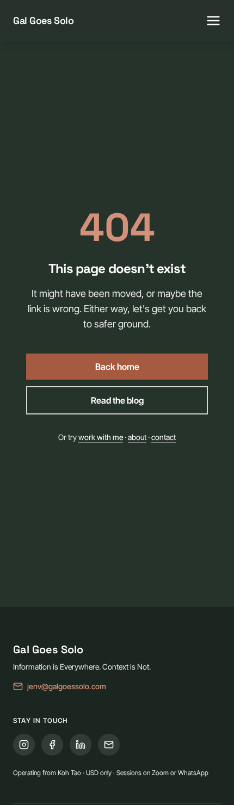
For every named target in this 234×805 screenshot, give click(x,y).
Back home (117, 366)
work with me (100, 437)
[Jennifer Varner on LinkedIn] (80, 745)
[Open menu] (213, 21)
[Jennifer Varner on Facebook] (52, 745)
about (137, 437)
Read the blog (117, 400)
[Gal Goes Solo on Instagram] (24, 745)
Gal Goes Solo (43, 20)
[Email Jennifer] (109, 745)
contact (163, 437)
